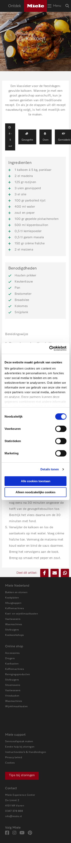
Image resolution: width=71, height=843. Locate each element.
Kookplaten (12, 597)
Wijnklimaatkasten (16, 706)
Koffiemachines (14, 608)
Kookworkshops (14, 635)
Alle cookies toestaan (35, 481)
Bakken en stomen (16, 592)
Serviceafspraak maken (19, 741)
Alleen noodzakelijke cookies (35, 492)
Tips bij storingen (22, 775)
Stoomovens (12, 685)
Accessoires (12, 653)
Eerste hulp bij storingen (20, 747)
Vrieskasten (12, 696)
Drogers (10, 658)
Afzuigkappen (13, 603)
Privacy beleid (13, 757)
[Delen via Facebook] (44, 573)
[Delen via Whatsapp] (65, 573)
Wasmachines (13, 624)
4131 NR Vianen (14, 805)
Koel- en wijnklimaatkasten (21, 613)
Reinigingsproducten (17, 674)
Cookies (10, 763)
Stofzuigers (12, 629)
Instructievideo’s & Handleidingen (25, 752)
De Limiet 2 (12, 800)
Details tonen (49, 469)
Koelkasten (12, 663)
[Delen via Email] (54, 573)
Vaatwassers (13, 619)
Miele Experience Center (20, 795)
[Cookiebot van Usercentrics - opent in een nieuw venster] (50, 348)
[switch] (60, 429)
